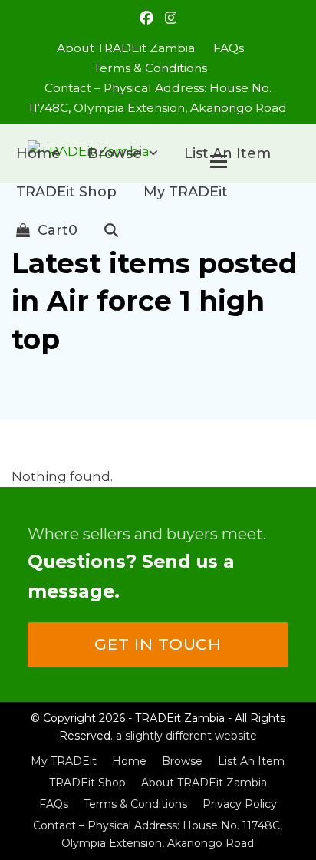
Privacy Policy (239, 804)
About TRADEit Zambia (204, 782)
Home (129, 761)
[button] (46, 230)
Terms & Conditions (135, 804)
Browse (182, 761)
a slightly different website (186, 736)
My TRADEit (64, 761)
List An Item (251, 761)
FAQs (53, 804)
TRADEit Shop (87, 782)
